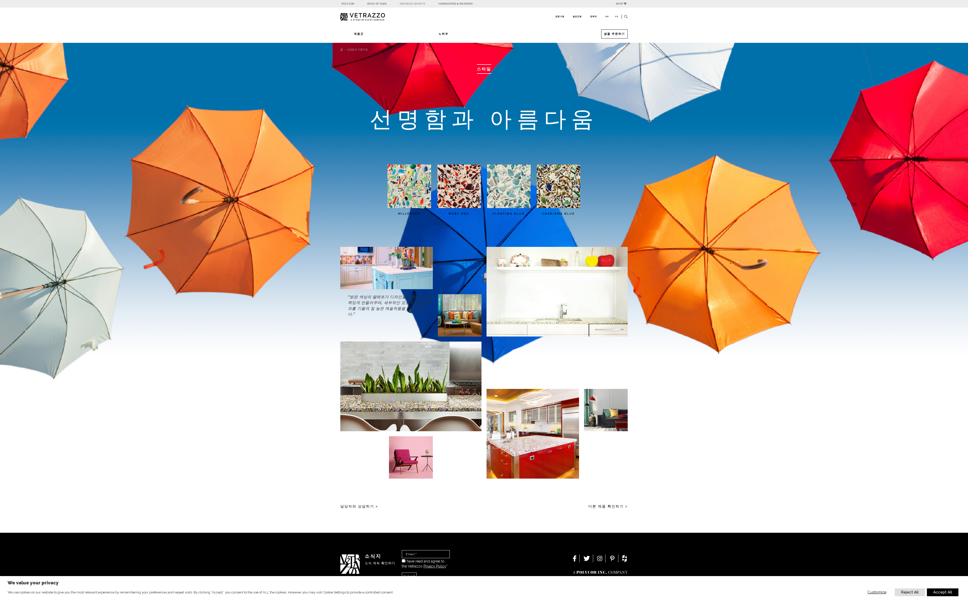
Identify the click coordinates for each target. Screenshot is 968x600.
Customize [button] (876, 592)
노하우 (443, 34)
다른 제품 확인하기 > (608, 506)
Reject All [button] (910, 592)
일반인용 (577, 16)
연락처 (593, 16)
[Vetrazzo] (374, 17)
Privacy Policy (435, 566)
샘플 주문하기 (614, 34)
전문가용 (559, 16)
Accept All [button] (942, 592)
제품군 (359, 34)
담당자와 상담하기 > (359, 506)
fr (616, 16)
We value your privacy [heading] (33, 582)
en (607, 16)
